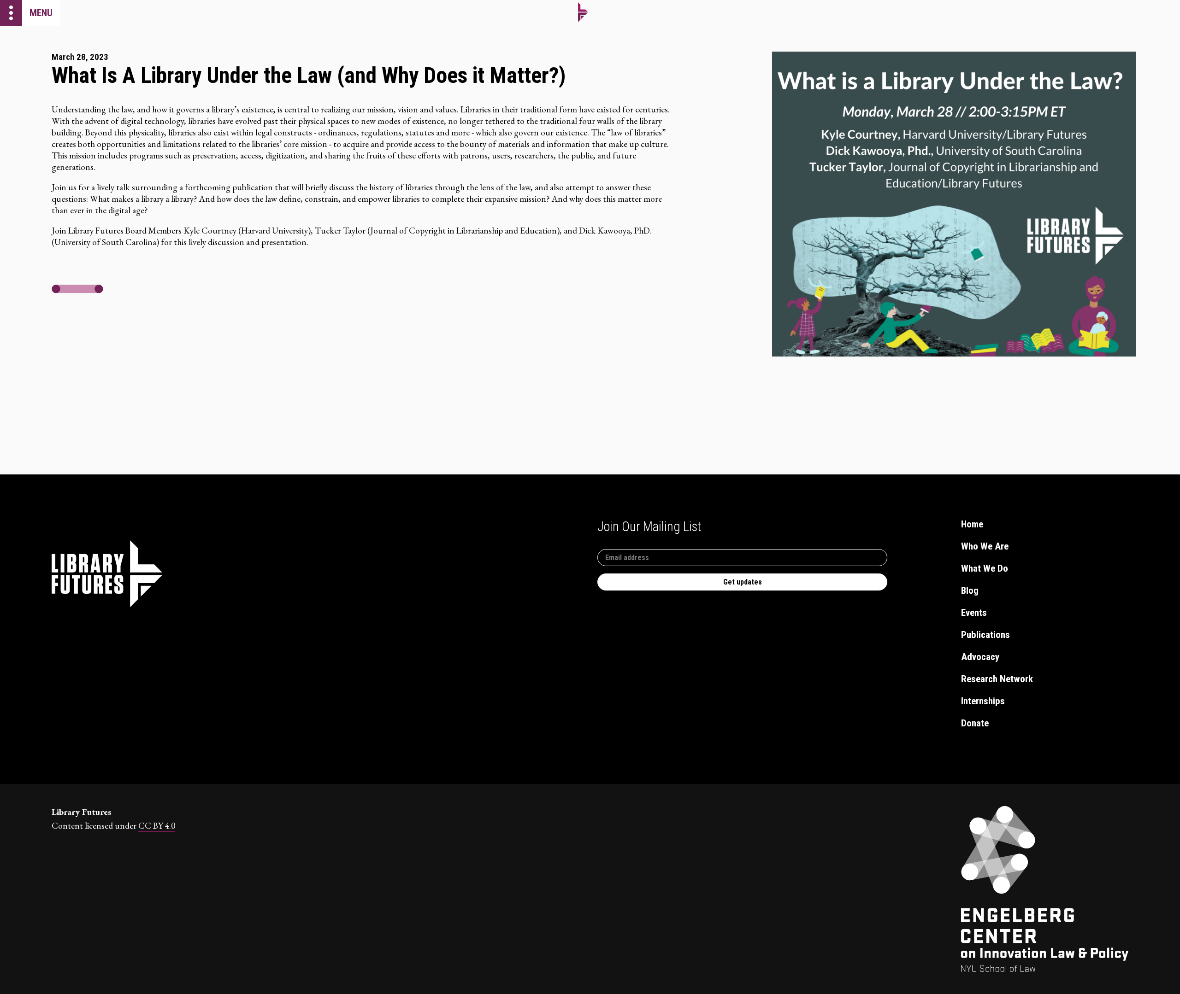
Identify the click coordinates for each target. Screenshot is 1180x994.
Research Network (997, 678)
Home (972, 524)
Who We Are (985, 546)
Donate (975, 723)
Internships (983, 701)
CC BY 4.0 (156, 825)
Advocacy (980, 656)
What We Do (984, 568)
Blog (970, 590)
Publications (985, 634)
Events (974, 612)
